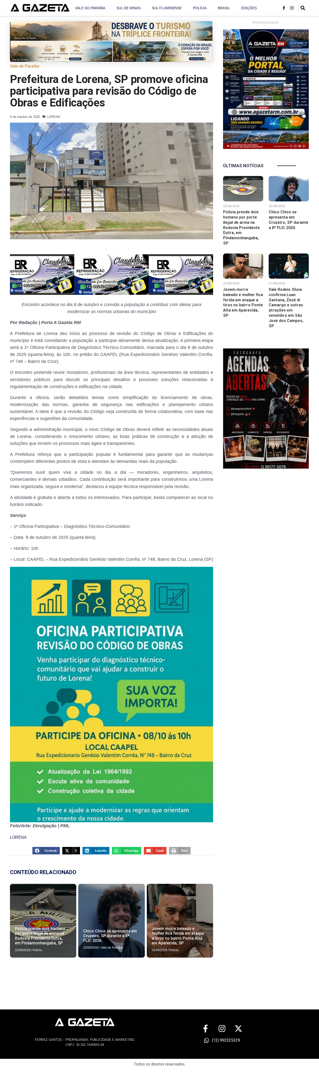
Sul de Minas (128, 8)
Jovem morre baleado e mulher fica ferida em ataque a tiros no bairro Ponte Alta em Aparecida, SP (178, 935)
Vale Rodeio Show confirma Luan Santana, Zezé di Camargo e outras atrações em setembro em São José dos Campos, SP (286, 307)
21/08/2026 (277, 283)
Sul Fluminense (167, 8)
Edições (249, 8)
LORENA (53, 117)
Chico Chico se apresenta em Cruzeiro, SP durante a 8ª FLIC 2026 (110, 936)
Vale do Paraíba (90, 8)
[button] (46, 850)
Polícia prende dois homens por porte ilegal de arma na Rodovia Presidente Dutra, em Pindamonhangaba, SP (40, 935)
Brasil (224, 8)
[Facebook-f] (284, 8)
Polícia (200, 8)
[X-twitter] (238, 1028)
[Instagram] (292, 8)
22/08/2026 (22, 950)
